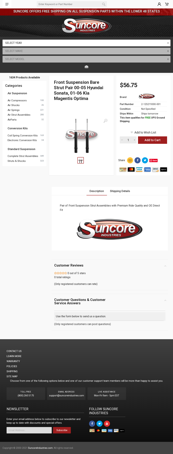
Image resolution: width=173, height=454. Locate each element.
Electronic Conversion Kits (22, 140)
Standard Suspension (21, 149)
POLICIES (12, 366)
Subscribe (61, 430)
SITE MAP (12, 376)
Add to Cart (152, 140)
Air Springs (14, 110)
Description (97, 191)
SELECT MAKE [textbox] (14, 51)
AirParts (12, 119)
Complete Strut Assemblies (23, 156)
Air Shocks (14, 105)
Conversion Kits (18, 128)
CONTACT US (14, 351)
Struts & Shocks (17, 161)
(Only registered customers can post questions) (82, 324)
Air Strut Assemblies (19, 114)
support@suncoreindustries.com (66, 395)
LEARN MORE (14, 356)
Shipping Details (120, 191)
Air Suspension (17, 93)
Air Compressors (17, 100)
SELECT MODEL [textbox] (14, 59)
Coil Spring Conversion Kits (23, 135)
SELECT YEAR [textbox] (13, 43)
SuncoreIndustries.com (40, 448)
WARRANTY (13, 361)
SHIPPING (12, 371)
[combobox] (86, 43)
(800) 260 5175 (26, 395)
